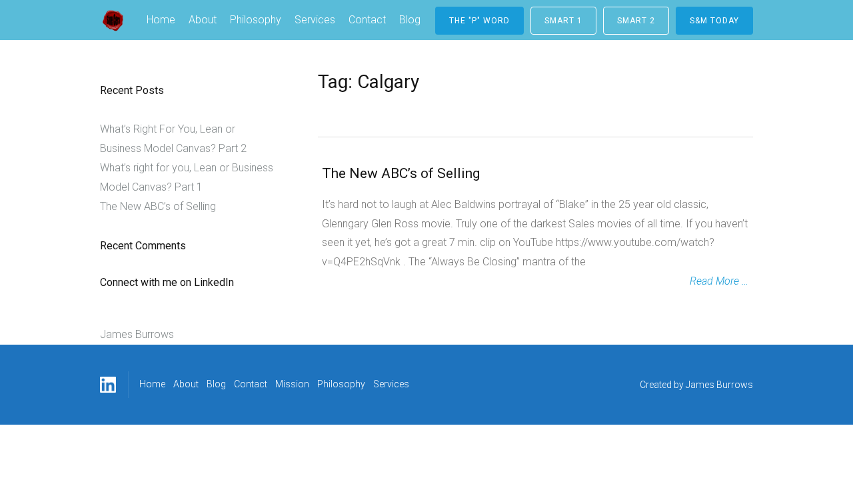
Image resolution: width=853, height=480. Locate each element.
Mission (292, 384)
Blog (410, 19)
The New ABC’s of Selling (401, 173)
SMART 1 (563, 20)
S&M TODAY (714, 20)
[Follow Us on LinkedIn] (108, 385)
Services (315, 19)
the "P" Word (479, 20)
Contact (367, 19)
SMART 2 (636, 20)
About (203, 19)
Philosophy (255, 19)
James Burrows (137, 334)
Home (161, 19)
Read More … (719, 281)
